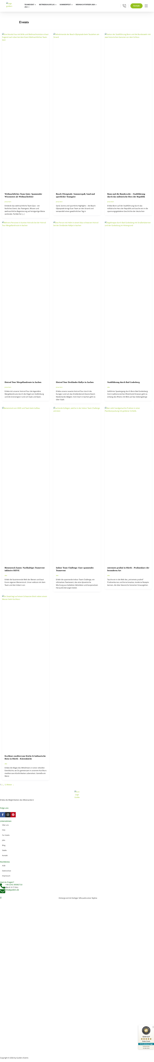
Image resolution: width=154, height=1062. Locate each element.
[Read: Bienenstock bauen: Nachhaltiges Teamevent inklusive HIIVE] (25, 485)
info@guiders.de (12, 890)
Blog (3, 845)
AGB (3, 866)
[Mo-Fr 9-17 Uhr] (124, 6)
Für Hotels (6, 835)
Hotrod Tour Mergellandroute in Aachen (23, 382)
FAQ (3, 830)
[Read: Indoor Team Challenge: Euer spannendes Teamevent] (77, 485)
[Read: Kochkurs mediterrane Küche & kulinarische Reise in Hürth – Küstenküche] (25, 673)
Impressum (6, 876)
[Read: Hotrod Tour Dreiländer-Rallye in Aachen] (77, 300)
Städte (4, 850)
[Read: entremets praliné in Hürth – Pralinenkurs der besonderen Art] (128, 485)
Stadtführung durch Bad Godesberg (123, 382)
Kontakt (5, 855)
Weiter (10, 784)
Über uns (5, 825)
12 (5, 784)
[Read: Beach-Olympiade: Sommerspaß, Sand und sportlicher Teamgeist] (77, 111)
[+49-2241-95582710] (2, 886)
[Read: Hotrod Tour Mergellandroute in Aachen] (25, 300)
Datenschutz (6, 871)
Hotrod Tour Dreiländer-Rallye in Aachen (75, 382)
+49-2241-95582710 (13, 885)
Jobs (3, 840)
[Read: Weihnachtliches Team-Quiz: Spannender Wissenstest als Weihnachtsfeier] (25, 111)
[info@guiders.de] (2, 891)
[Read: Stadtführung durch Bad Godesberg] (128, 300)
